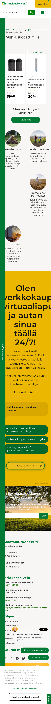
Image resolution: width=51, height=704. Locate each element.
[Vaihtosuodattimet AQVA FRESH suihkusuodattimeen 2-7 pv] (15, 64)
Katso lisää (25, 119)
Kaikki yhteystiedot (14, 563)
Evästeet (49, 699)
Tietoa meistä (11, 567)
